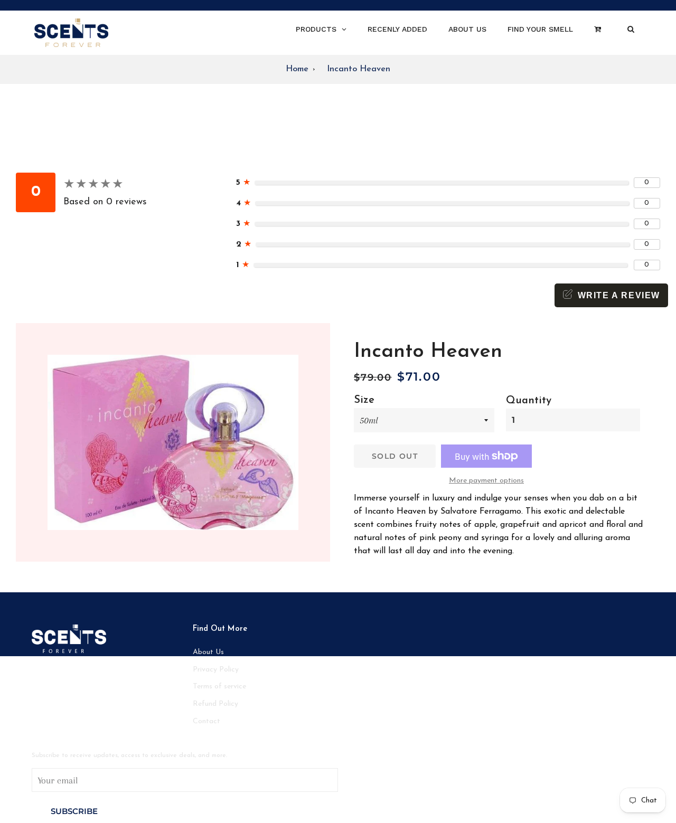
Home (297, 69)
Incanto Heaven (358, 69)
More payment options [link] (486, 481)
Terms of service (219, 686)
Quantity (528, 400)
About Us (208, 652)
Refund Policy (215, 704)
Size (364, 400)
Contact (206, 721)
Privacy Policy (216, 670)
